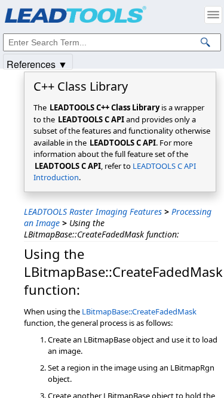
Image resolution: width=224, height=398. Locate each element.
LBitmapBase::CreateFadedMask (139, 311)
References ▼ (37, 63)
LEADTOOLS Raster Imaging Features (93, 211)
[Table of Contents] (213, 15)
